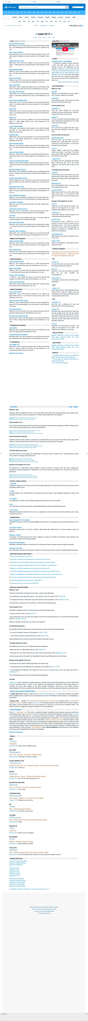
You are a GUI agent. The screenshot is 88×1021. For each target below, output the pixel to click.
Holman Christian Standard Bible (19, 161)
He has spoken (74, 69)
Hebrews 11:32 (53, 694)
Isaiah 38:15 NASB (14, 874)
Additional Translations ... (16, 353)
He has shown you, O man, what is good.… (21, 458)
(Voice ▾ (61, 41)
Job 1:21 (54, 148)
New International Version (17, 43)
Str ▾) (23, 41)
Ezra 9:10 (54, 269)
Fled (72, 335)
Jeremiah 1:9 (55, 108)
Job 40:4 (54, 91)
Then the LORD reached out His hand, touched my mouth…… (25, 430)
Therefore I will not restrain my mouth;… (20, 474)
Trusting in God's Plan (15, 548)
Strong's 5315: (13, 854)
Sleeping (63, 337)
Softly (69, 337)
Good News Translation (16, 202)
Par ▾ (20, 41)
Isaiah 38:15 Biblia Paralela (17, 880)
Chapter (75, 407)
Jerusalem (14, 499)
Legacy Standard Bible (16, 126)
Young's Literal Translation (17, 275)
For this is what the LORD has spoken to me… (22, 432)
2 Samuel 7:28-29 (20, 618)
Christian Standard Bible (16, 152)
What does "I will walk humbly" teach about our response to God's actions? (33, 562)
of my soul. (60, 74)
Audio (35, 37)
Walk (57, 339)
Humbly (76, 335)
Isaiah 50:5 (55, 126)
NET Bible (12, 216)
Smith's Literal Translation (17, 282)
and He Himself (61, 71)
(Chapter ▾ (16, 41)
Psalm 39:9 (55, 98)
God (12, 504)
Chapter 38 (14, 25)
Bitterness (60, 335)
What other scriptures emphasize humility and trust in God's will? (30, 568)
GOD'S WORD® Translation (17, 195)
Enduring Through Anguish (17, 542)
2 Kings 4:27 (55, 309)
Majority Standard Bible (16, 241)
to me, (54, 71)
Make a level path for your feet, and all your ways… (24, 461)
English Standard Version (16, 61)
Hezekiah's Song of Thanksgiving (62, 61)
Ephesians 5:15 (56, 183)
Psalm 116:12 (64, 599)
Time (77, 337)
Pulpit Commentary (15, 709)
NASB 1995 (12, 109)
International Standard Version (18, 209)
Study (44, 37)
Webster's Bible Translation (17, 231)
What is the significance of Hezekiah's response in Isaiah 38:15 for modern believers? (36, 574)
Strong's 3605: (13, 811)
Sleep (57, 337)
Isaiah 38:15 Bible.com (16, 865)
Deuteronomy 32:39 (57, 138)
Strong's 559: (13, 767)
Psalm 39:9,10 (56, 278)
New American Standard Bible (18, 100)
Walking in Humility (15, 535)
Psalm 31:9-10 (56, 219)
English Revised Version (16, 187)
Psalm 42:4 (36, 703)
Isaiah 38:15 (13, 682)
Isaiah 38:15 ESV (14, 872)
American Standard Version (17, 169)
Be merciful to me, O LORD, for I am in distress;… (23, 477)
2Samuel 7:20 (43, 694)
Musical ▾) (66, 41)
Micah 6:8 (54, 173)
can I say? (65, 69)
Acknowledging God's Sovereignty (19, 520)
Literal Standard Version (16, 261)
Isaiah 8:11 (55, 117)
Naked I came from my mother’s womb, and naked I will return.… (26, 446)
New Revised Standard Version (18, 316)
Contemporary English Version (18, 178)
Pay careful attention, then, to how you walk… (22, 460)
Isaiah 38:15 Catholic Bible (17, 886)
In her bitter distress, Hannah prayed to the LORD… (23, 476)
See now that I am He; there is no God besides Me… (24, 444)
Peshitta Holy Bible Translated (18, 334)
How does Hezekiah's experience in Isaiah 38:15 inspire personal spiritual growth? (35, 571)
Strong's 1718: (13, 800)
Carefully (67, 335)
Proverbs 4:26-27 (57, 190)
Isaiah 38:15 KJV (14, 875)
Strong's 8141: (13, 822)
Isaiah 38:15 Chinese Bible (17, 882)
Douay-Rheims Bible (15, 292)
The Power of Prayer (15, 527)
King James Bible (14, 85)
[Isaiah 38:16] (86, 457)
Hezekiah (13, 483)
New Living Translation (16, 52)
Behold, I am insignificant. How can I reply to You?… (23, 417)
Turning (54, 339)
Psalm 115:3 (42, 632)
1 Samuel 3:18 (56, 159)
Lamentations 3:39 (57, 234)
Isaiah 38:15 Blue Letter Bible (18, 861)
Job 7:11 (54, 204)
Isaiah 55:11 (32, 613)
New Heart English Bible (16, 222)
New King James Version (16, 92)
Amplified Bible (13, 135)
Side (53, 337)
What (60, 69)
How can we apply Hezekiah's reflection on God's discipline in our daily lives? (34, 565)
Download (76, 82)
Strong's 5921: (13, 833)
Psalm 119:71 (55, 667)
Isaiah (9, 25)
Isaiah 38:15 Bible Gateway (17, 863)
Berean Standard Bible (16, 69)
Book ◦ (71, 407)
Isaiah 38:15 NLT (14, 870)
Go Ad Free (3, 1014)
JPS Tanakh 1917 (14, 344)
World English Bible (15, 250)
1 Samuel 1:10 (56, 213)
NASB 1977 (12, 117)
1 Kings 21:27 (56, 288)
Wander (62, 339)
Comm (49, 37)
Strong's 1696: (13, 757)
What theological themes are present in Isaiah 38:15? (26, 580)
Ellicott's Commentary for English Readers (22, 691)
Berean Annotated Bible (16, 143)
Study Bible (13, 407)
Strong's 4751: (13, 843)
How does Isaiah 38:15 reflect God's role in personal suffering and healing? (33, 577)
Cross (39, 37)
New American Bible (15, 309)
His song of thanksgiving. (60, 363)
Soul (73, 337)
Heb (53, 37)
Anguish (54, 335)
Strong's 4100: (13, 746)
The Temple (14, 510)
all (60, 72)
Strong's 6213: (13, 789)
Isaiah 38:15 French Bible (16, 884)
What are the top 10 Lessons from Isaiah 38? (24, 583)
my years (65, 72)
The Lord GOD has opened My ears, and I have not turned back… (26, 433)
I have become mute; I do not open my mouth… (22, 419)
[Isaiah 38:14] (2, 457)
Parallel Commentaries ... (16, 732)
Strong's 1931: (13, 778)
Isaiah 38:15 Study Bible (16, 878)
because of (72, 72)
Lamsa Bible (13, 328)
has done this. (70, 71)
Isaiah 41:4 (44, 636)
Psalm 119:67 (56, 241)
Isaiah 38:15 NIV (14, 868)
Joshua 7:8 (55, 262)
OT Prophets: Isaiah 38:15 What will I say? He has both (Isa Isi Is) (29, 889)
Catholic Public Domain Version (18, 300)
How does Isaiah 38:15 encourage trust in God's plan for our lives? (30, 559)
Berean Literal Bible (15, 78)
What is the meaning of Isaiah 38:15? (22, 556)
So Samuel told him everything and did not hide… (23, 447)
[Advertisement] (45, 393)
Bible (6, 25)
